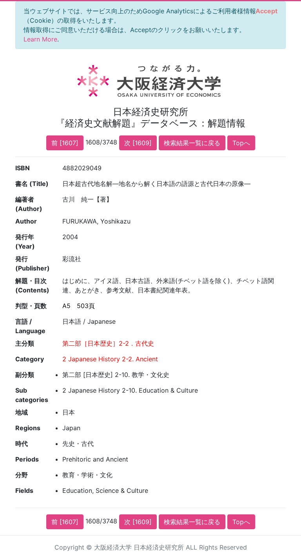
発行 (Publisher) (32, 263)
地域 (21, 412)
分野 (21, 475)
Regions (27, 428)
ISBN (22, 168)
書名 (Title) (32, 184)
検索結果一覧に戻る (192, 143)
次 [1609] (138, 143)
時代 (21, 443)
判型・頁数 (31, 306)
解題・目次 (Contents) (32, 285)
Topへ (241, 143)
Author (26, 221)
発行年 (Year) (25, 241)
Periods (27, 459)
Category (29, 359)
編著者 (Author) (28, 204)
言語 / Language (30, 326)
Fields (24, 490)
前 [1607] (64, 143)
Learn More (40, 39)
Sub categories (31, 395)
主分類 (24, 343)
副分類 (24, 375)
